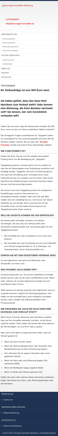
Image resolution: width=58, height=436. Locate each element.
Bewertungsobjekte (9, 39)
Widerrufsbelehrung (11, 413)
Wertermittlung (9, 34)
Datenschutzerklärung (12, 426)
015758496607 (12, 19)
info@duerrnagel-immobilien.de (20, 23)
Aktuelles (6, 77)
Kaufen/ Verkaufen (10, 55)
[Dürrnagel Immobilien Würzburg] (24, 5)
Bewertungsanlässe (9, 43)
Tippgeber (6, 30)
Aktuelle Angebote (8, 60)
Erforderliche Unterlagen (10, 50)
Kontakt (5, 73)
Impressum (8, 400)
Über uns (5, 69)
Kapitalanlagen (7, 64)
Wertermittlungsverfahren (11, 46)
